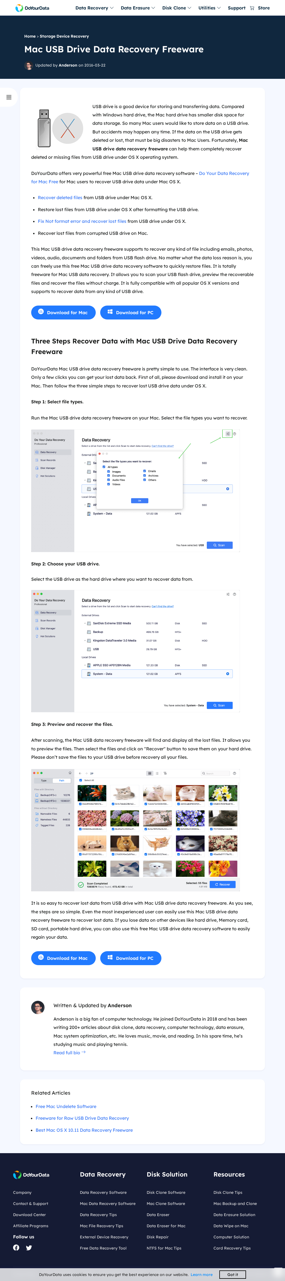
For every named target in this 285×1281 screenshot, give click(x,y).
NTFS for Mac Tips (164, 1248)
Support (236, 8)
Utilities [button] (207, 8)
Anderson (68, 65)
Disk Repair (158, 1236)
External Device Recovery (104, 1236)
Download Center (29, 1214)
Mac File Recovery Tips (101, 1225)
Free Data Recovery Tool (103, 1248)
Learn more (202, 1274)
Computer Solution (231, 1236)
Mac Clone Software (166, 1203)
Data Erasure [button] (136, 8)
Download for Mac (67, 312)
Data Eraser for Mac (166, 1225)
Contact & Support (30, 1203)
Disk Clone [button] (174, 8)
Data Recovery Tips (98, 1214)
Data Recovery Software (103, 1192)
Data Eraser (158, 1214)
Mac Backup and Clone (235, 1203)
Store (263, 8)
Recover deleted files (60, 197)
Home (30, 36)
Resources (229, 1174)
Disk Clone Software (166, 1192)
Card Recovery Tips (232, 1248)
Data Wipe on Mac (230, 1225)
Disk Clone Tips (227, 1192)
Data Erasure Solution (234, 1214)
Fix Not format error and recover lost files (82, 221)
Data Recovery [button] (92, 8)
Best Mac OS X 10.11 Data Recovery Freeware (84, 1130)
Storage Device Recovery (64, 36)
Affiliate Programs (30, 1225)
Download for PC (134, 312)
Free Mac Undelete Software (66, 1106)
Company (22, 1192)
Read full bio (67, 1052)
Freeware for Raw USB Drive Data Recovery (82, 1118)
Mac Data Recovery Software (108, 1203)
